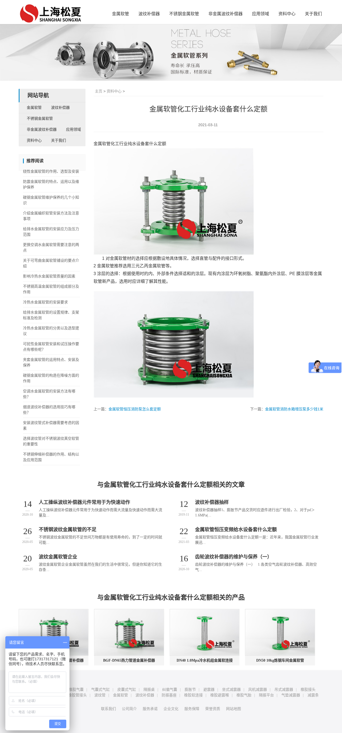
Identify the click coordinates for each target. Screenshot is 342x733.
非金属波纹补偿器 (225, 13)
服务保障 (191, 709)
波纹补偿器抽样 (212, 502)
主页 (98, 91)
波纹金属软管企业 (58, 557)
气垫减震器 (290, 695)
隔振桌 (149, 689)
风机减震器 (257, 689)
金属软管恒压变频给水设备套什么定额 (236, 529)
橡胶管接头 (77, 695)
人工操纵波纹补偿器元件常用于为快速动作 (84, 502)
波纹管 (100, 695)
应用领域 (260, 13)
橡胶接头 (308, 689)
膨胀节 (190, 689)
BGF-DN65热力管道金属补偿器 (129, 660)
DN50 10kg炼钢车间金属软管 (280, 660)
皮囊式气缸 (126, 689)
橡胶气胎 (243, 695)
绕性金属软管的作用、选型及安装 (51, 171)
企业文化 (171, 709)
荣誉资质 (212, 709)
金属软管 (120, 13)
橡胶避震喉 (219, 695)
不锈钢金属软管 (184, 13)
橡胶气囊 (76, 689)
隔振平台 (266, 695)
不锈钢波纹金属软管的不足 (67, 529)
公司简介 (129, 709)
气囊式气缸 (100, 689)
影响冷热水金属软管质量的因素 (49, 276)
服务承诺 (150, 709)
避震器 (209, 689)
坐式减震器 (231, 689)
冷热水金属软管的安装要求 (45, 302)
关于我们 (313, 13)
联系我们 (108, 709)
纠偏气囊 (169, 689)
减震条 (313, 695)
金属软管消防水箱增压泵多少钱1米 (294, 409)
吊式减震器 (283, 689)
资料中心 (287, 13)
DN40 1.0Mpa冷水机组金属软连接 (205, 660)
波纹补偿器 (149, 13)
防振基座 (169, 695)
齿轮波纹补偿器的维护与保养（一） (233, 557)
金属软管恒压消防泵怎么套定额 (134, 409)
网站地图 (233, 709)
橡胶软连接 (193, 695)
